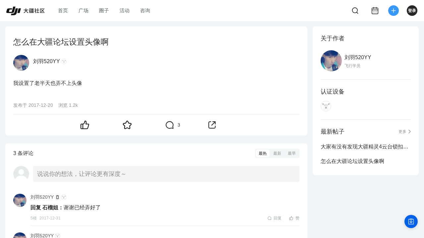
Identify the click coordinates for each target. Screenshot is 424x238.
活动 (125, 10)
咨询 (145, 10)
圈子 (104, 10)
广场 (83, 10)
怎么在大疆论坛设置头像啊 (352, 161)
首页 (63, 10)
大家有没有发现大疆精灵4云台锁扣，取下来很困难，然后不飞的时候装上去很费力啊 (366, 146)
